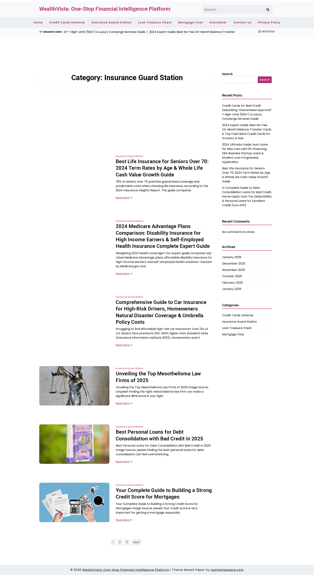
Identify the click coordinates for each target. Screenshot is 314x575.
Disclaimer (218, 22)
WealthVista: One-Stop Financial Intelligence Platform (104, 9)
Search (227, 74)
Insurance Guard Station (111, 22)
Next (136, 542)
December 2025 (233, 263)
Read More (123, 197)
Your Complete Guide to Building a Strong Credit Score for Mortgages (164, 493)
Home (38, 22)
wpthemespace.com (227, 570)
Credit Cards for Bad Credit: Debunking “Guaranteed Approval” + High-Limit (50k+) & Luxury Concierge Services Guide (247, 112)
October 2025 (232, 276)
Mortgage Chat (190, 22)
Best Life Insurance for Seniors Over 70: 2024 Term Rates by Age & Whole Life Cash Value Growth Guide (162, 168)
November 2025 (233, 270)
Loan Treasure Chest (155, 22)
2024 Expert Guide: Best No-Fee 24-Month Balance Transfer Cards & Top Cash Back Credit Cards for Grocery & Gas (246, 131)
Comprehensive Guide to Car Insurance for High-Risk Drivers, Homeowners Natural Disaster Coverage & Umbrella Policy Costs (161, 312)
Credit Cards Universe (67, 22)
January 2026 (231, 257)
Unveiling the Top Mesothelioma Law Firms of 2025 (158, 377)
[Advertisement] (105, 46)
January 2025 (231, 289)
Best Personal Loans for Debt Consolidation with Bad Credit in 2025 (159, 435)
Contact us (242, 22)
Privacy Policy (269, 22)
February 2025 (232, 283)
